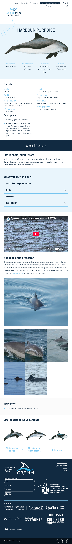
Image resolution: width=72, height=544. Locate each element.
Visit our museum (62, 465)
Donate (34, 3)
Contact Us (24, 3)
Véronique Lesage (17, 273)
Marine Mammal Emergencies (50, 3)
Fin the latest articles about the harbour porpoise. (22, 408)
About (17, 3)
